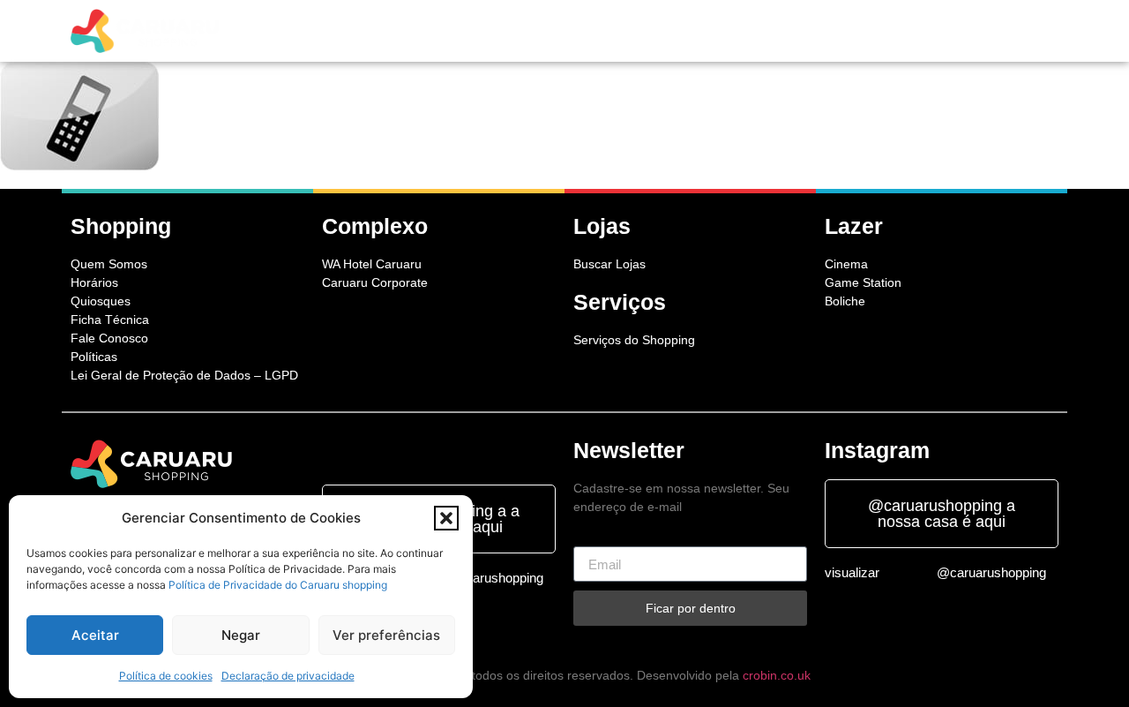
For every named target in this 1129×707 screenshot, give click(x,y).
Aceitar (95, 635)
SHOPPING (397, 31)
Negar (240, 635)
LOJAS (485, 31)
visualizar (852, 572)
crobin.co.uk (777, 675)
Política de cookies (166, 675)
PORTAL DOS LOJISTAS (836, 31)
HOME (330, 31)
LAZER (621, 31)
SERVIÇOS (553, 31)
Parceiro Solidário (986, 31)
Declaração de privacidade (288, 675)
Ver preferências (386, 635)
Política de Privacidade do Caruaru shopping (277, 584)
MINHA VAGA (714, 31)
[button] (446, 518)
